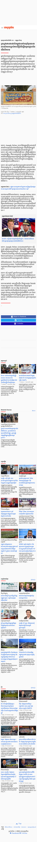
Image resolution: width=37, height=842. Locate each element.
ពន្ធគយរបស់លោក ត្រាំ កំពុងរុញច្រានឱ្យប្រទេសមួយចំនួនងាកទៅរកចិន (8, 513)
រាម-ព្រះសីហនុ (7, 113)
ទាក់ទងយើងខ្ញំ (17, 827)
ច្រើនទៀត (33, 580)
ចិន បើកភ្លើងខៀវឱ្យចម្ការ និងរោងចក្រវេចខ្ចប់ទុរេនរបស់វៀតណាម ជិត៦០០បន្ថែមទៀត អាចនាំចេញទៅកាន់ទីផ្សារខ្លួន (9, 708)
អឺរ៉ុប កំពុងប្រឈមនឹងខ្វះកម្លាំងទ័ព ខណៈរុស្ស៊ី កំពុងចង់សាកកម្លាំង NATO (26, 706)
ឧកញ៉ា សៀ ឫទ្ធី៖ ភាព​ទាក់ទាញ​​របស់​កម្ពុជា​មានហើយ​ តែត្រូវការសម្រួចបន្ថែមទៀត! (9, 480)
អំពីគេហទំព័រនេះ (8, 827)
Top (19, 824)
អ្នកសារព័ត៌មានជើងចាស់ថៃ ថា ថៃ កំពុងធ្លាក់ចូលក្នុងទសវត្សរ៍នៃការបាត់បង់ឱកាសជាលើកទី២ (27, 741)
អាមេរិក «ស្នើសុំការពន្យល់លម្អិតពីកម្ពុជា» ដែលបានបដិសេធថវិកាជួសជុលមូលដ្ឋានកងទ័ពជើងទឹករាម (18, 239)
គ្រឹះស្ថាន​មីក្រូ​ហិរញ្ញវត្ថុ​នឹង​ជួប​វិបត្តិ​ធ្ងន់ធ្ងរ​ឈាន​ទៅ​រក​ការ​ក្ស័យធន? (8, 625)
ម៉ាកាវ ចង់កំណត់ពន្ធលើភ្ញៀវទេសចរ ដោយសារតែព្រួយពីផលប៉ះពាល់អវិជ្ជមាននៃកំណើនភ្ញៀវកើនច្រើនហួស (9, 379)
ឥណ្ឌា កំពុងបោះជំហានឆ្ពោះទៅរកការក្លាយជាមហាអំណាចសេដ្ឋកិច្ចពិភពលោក (9, 741)
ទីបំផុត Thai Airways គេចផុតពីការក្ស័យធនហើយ (26, 512)
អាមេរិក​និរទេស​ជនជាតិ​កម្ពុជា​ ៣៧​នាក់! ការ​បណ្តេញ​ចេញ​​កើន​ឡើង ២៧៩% (27, 377)
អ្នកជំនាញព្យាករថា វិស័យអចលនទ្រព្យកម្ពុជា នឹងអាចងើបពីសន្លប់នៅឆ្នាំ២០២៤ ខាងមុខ (27, 481)
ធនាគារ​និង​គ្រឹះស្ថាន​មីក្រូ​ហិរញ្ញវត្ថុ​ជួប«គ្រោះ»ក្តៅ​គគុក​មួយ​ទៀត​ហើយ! (9, 598)
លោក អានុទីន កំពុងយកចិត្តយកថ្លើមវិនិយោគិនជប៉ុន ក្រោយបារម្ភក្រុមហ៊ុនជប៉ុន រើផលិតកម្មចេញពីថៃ (8, 775)
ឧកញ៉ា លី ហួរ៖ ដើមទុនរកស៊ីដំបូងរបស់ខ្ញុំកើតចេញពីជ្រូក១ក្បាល (27, 625)
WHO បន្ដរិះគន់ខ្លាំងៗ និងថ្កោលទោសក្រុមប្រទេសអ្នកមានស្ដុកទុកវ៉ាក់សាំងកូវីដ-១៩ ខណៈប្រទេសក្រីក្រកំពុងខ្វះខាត (27, 547)
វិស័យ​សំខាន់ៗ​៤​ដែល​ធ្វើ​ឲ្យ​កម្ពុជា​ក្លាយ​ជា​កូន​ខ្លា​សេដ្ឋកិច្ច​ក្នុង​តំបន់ (26, 654)
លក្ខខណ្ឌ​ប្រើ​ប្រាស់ (32, 827)
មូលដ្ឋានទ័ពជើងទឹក (16, 113)
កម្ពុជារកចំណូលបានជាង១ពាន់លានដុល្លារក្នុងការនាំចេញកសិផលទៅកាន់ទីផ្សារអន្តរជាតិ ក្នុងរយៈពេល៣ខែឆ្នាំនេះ (9, 549)
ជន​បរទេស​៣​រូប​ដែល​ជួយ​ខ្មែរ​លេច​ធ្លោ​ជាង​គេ (26, 596)
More (33, 411)
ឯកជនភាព (23, 827)
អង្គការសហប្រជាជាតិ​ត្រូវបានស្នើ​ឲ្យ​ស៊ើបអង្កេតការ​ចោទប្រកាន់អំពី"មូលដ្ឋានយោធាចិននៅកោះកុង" (18, 187)
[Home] (9, 27)
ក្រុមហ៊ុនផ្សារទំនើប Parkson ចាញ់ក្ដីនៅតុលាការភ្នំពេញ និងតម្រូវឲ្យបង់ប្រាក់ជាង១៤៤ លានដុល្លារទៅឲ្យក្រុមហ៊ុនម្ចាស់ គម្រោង (9, 657)
